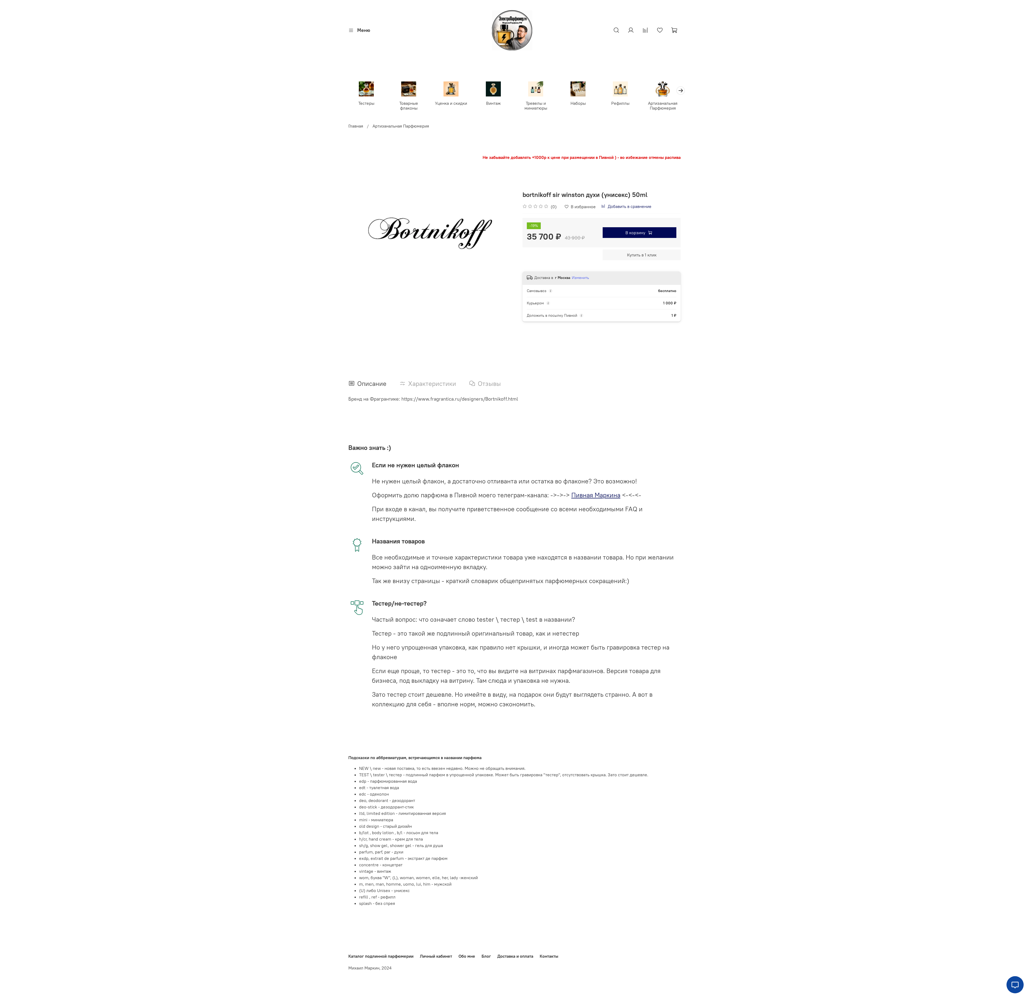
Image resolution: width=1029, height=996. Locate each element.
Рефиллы (620, 103)
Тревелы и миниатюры (535, 105)
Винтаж (493, 103)
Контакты (549, 956)
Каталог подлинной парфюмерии (380, 956)
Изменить (580, 277)
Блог (486, 956)
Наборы (578, 103)
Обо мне (466, 956)
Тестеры (366, 103)
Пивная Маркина (595, 495)
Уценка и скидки (451, 103)
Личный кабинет (436, 956)
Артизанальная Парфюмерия (662, 105)
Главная (355, 126)
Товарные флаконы (408, 105)
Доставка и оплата (515, 956)
